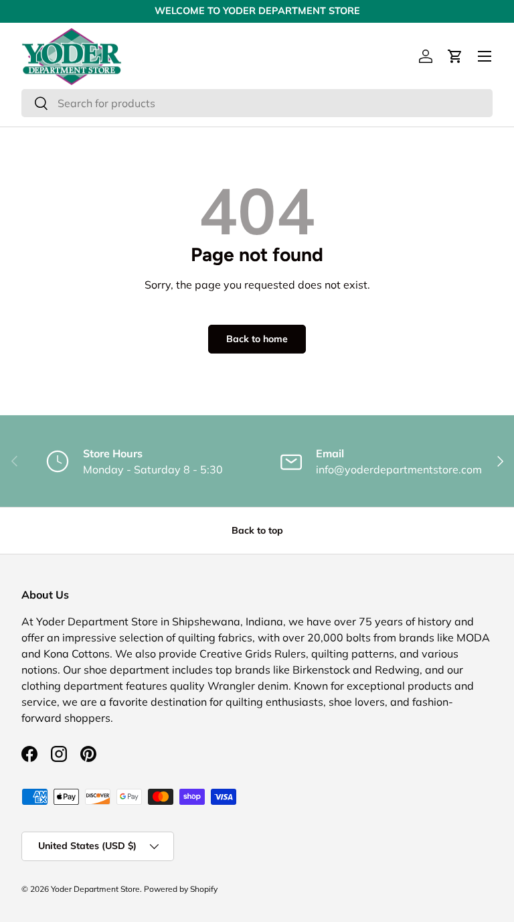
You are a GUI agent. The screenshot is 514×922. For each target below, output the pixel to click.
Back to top (257, 530)
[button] (455, 56)
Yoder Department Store (95, 889)
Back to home (257, 339)
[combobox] (257, 103)
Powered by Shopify (181, 889)
